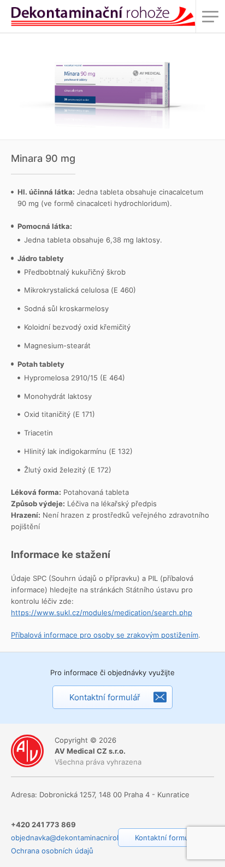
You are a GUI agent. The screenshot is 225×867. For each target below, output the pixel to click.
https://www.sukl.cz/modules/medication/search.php (101, 612)
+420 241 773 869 (43, 824)
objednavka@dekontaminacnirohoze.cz (77, 837)
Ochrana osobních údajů (52, 850)
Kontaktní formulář (104, 697)
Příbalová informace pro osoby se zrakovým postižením (104, 634)
